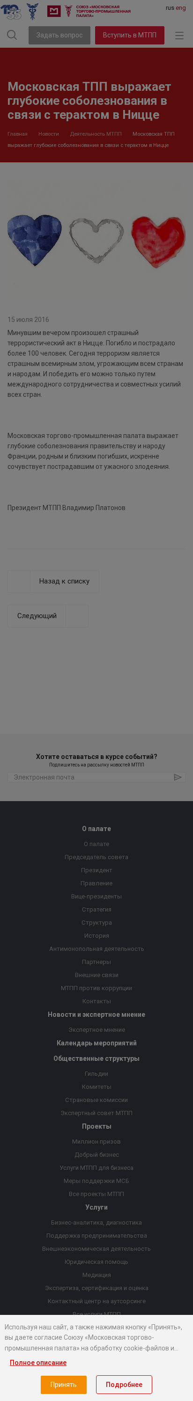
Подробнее (124, 1384)
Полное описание (38, 1362)
